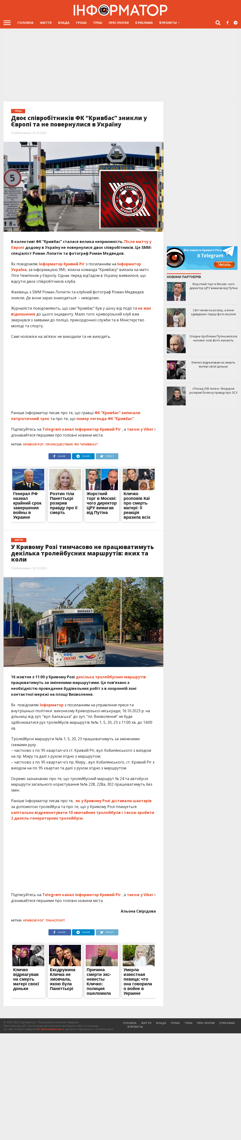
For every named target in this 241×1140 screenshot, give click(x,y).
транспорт (55, 920)
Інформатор (52, 704)
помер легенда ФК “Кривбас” (105, 418)
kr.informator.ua (49, 1029)
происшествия (59, 444)
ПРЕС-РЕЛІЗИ (119, 22)
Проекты (169, 22)
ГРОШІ (81, 22)
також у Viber (140, 429)
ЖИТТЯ (46, 22)
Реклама (145, 22)
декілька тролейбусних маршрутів (111, 676)
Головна (25, 22)
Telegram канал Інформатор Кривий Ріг (81, 429)
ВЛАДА (63, 22)
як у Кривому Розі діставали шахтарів (114, 800)
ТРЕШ (97, 22)
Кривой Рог (33, 444)
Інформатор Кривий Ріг (62, 264)
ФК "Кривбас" (86, 444)
